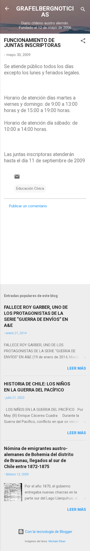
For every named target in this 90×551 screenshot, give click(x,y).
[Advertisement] (45, 244)
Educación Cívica (30, 188)
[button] (83, 41)
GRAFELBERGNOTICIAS (45, 11)
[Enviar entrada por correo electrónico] (17, 178)
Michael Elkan (57, 541)
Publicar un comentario (28, 206)
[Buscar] (83, 10)
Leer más (76, 368)
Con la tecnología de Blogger (48, 531)
